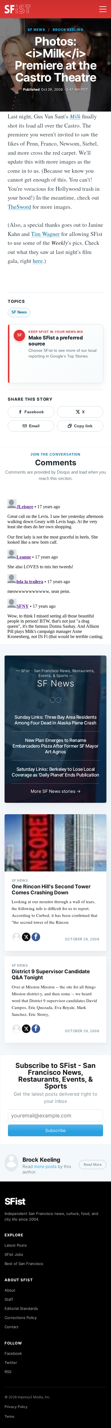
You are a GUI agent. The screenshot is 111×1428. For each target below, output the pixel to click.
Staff (9, 1299)
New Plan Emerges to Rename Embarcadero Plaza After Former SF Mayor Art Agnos (55, 745)
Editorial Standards (21, 1308)
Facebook (13, 1353)
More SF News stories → (56, 791)
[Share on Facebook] (36, 937)
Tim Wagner (45, 234)
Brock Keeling (68, 29)
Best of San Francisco (24, 1263)
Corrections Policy (21, 1317)
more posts (45, 1166)
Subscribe (55, 1130)
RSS (8, 1371)
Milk (75, 116)
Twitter (11, 1362)
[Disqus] (55, 568)
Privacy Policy (16, 1407)
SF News (36, 29)
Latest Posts (16, 1245)
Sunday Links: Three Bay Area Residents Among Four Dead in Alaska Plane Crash (55, 720)
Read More (93, 1164)
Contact (11, 1326)
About (10, 1290)
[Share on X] (26, 937)
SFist (15, 1201)
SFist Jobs (14, 1254)
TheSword (19, 206)
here (38, 261)
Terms (9, 1416)
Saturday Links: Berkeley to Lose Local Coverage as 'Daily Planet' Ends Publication (55, 772)
